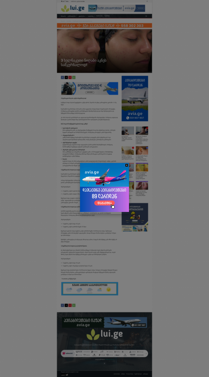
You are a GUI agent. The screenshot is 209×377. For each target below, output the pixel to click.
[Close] (126, 165)
